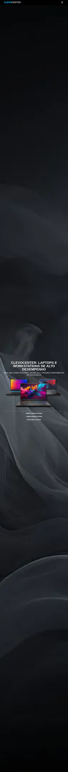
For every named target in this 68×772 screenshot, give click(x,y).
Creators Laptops (34, 419)
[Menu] (62, 2)
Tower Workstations (34, 416)
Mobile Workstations (34, 413)
